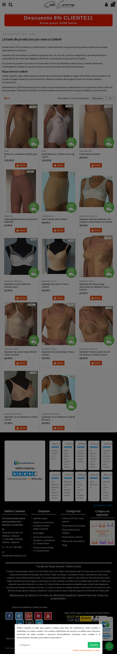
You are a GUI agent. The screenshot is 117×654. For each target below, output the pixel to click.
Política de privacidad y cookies (86, 650)
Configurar (24, 644)
